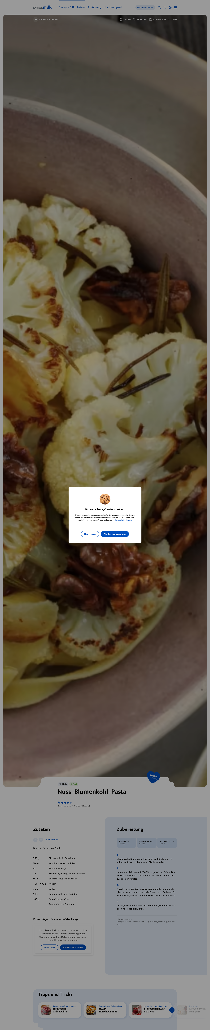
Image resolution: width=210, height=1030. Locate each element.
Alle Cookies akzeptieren (115, 534)
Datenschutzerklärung (123, 520)
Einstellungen (90, 534)
